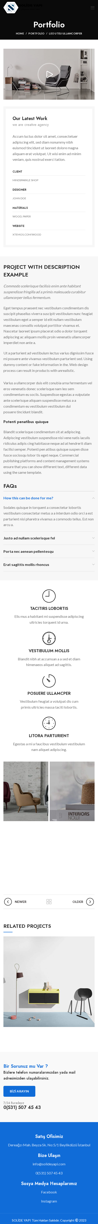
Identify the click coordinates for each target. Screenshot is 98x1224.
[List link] (49, 1164)
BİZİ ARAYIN (19, 1091)
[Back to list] (49, 901)
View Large (91, 939)
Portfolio (36, 33)
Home (20, 33)
